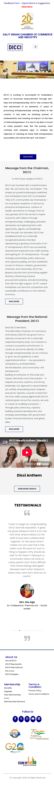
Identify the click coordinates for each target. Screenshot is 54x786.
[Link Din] (38, 719)
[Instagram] (27, 719)
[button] (28, 156)
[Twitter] (21, 719)
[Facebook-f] (15, 719)
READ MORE (14, 301)
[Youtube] (33, 719)
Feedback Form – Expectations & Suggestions (27, 3)
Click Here (27, 6)
